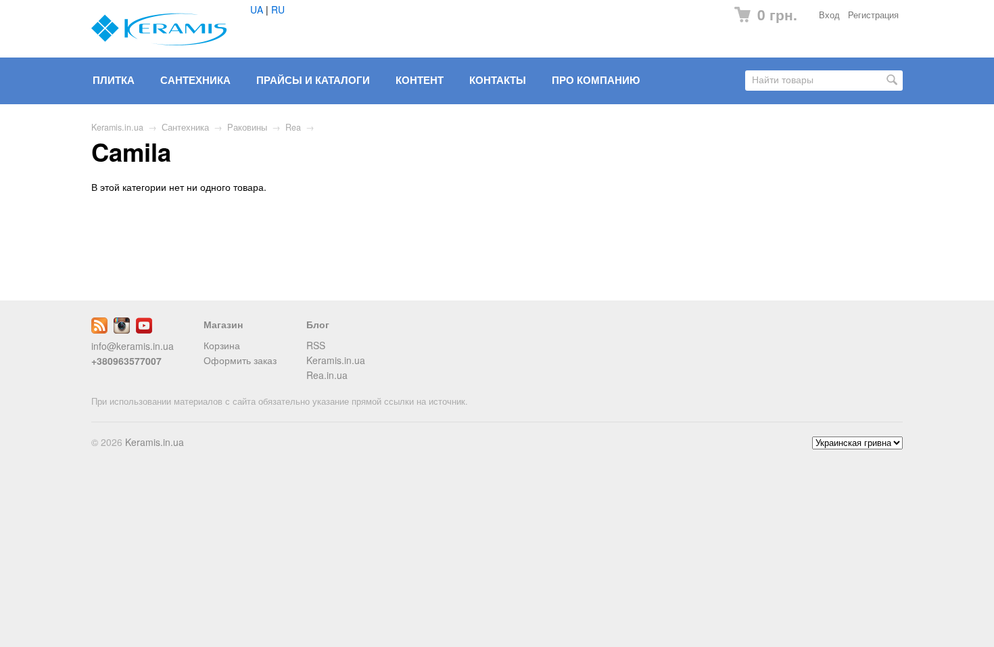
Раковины (247, 127)
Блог (317, 324)
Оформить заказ (240, 360)
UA (256, 9)
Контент (420, 79)
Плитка (114, 79)
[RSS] (99, 329)
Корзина (222, 345)
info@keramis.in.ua (132, 346)
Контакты (497, 79)
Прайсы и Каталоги (313, 79)
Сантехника (195, 79)
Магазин (223, 324)
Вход (829, 15)
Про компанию (596, 79)
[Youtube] (144, 329)
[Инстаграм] (122, 329)
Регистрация (873, 15)
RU (278, 9)
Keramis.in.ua (117, 127)
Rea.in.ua (327, 375)
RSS (315, 345)
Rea (293, 127)
